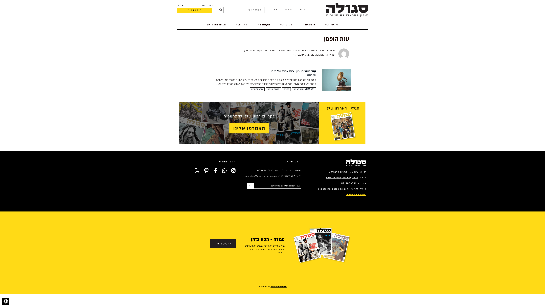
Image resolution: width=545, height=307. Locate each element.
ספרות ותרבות (273, 89)
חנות (275, 9)
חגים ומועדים (216, 24)
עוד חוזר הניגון (257, 89)
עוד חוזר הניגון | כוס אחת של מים (293, 71)
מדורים (286, 89)
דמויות (243, 24)
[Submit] (220, 10)
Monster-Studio (279, 286)
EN (178, 5)
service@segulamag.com (342, 177)
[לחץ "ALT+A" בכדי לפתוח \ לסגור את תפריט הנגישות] (5, 301)
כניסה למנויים (207, 5)
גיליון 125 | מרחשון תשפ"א (304, 89)
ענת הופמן (311, 75)
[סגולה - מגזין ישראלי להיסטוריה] (347, 9)
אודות (302, 9)
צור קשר (288, 9)
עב (182, 5)
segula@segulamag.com (333, 188)
